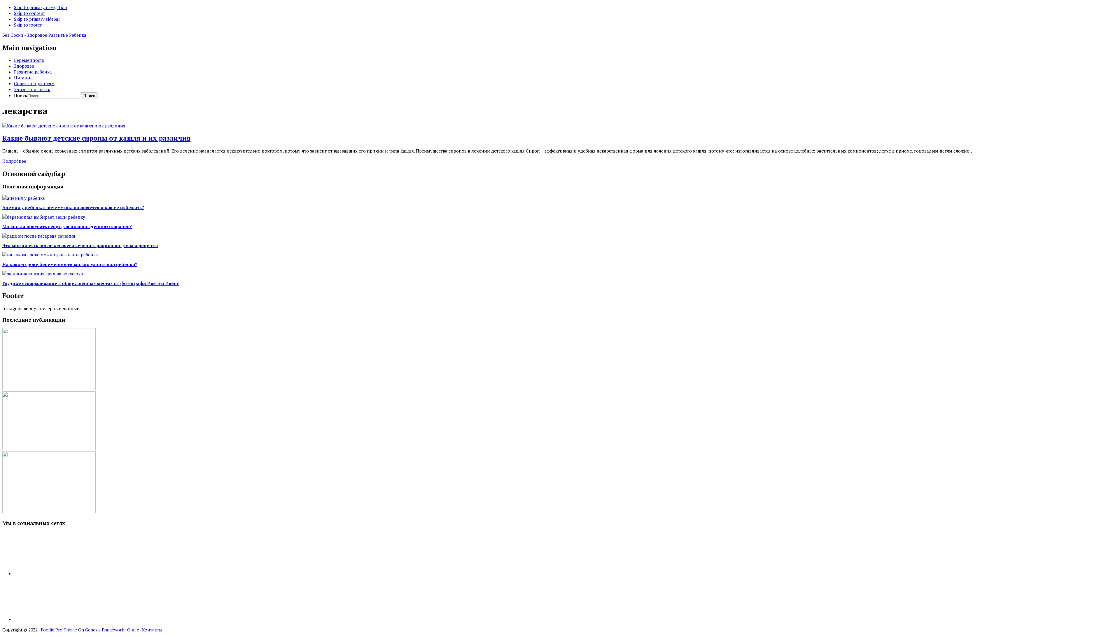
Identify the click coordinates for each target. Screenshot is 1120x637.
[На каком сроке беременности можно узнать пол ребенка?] (50, 255)
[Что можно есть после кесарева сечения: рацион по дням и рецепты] (38, 236)
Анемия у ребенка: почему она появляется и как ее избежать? (73, 207)
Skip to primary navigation (40, 7)
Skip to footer (28, 25)
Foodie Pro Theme (59, 630)
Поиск (20, 95)
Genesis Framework (104, 630)
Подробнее (14, 161)
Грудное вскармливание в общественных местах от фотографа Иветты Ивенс (90, 283)
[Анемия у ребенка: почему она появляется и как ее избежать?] (23, 198)
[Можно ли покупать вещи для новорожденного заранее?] (43, 217)
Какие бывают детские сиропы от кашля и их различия (96, 138)
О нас (133, 630)
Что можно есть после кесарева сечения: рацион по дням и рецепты (80, 245)
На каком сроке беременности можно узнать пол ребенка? (69, 264)
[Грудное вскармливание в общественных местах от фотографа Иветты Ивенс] (44, 273)
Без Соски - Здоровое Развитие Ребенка (44, 35)
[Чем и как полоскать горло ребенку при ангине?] (49, 511)
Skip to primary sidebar (37, 19)
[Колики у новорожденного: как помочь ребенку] (49, 448)
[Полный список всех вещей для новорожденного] (49, 388)
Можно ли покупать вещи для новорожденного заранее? (67, 226)
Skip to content (29, 13)
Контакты (152, 630)
